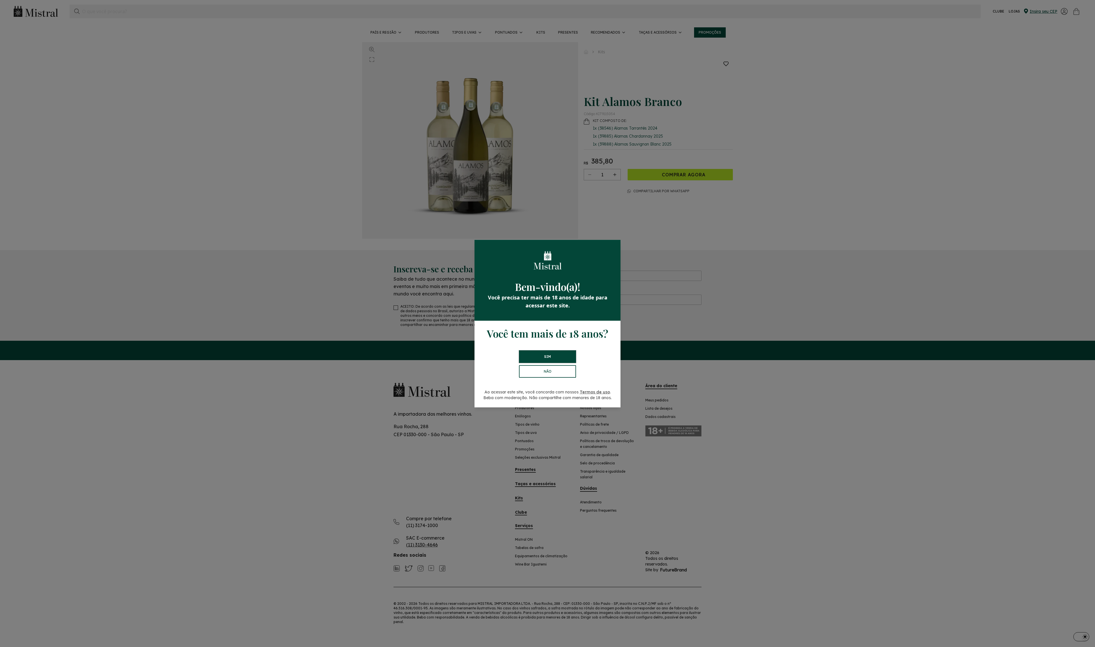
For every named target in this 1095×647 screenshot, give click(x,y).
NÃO (547, 371)
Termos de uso (595, 392)
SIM (547, 356)
